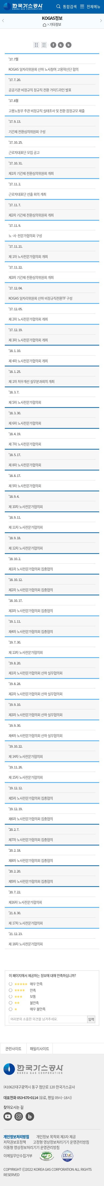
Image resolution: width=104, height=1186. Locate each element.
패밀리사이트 (39, 1048)
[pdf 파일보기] (46, 1156)
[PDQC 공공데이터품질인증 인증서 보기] (67, 1156)
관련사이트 (13, 1048)
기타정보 (55, 24)
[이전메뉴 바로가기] (8, 20)
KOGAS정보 (52, 18)
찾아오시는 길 (13, 1107)
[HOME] (44, 24)
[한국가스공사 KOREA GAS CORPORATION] (23, 6)
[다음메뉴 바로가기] (95, 20)
